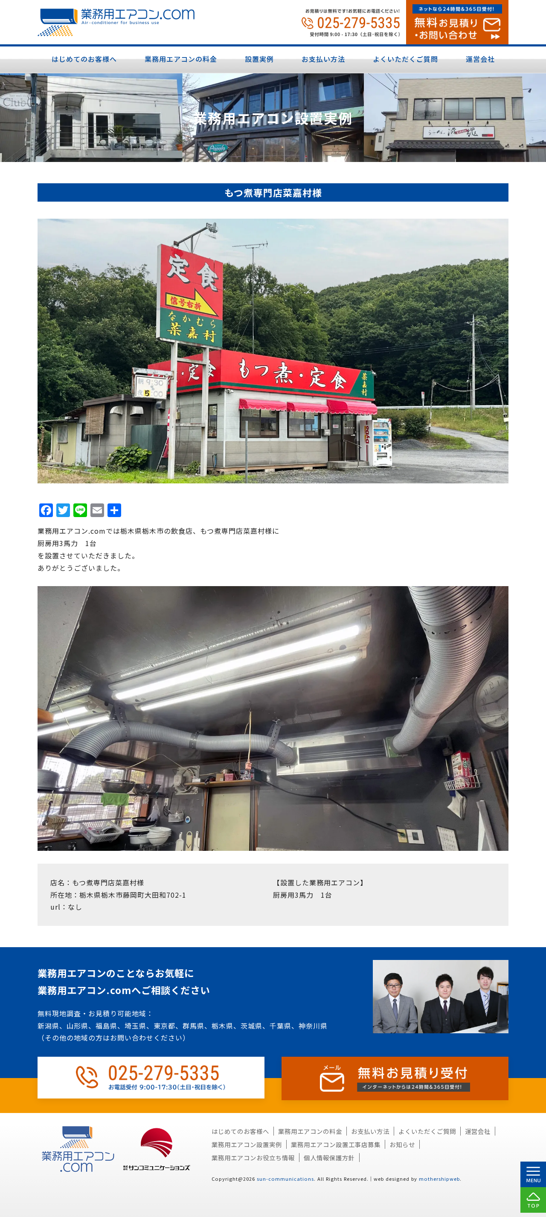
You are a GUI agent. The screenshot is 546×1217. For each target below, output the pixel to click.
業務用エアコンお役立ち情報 (253, 1157)
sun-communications (285, 1178)
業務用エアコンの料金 (181, 59)
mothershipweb (439, 1178)
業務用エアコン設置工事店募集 (335, 1144)
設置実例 (259, 59)
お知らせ (402, 1144)
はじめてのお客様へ (84, 59)
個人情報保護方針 (329, 1157)
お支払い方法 (323, 59)
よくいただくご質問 (405, 59)
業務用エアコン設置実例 (247, 1144)
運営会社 (480, 59)
